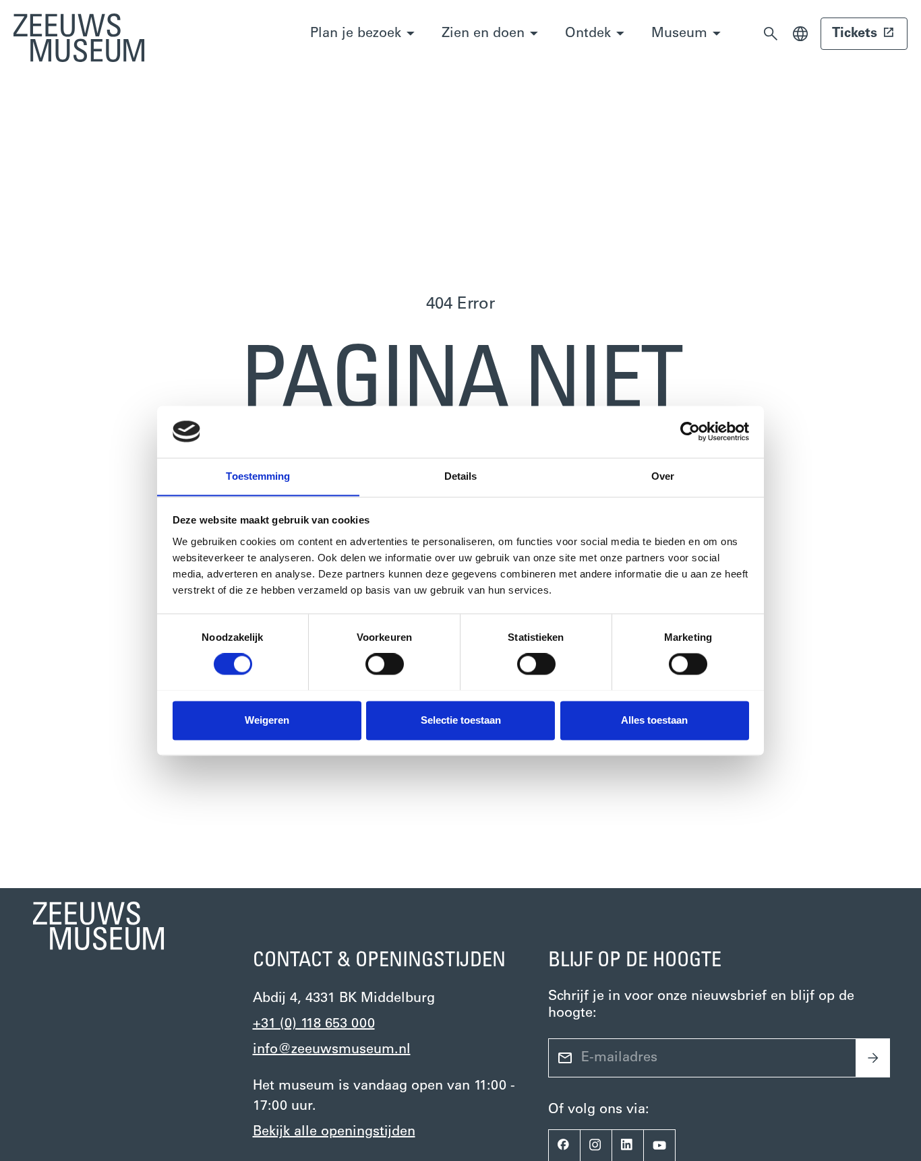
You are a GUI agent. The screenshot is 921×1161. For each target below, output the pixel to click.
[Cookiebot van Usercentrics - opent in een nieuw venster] (690, 431)
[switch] (384, 663)
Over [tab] (662, 476)
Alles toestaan (654, 720)
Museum (679, 33)
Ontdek (588, 33)
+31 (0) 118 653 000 (314, 1024)
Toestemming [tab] (258, 476)
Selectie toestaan (461, 720)
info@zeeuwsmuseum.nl (332, 1050)
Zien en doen (483, 33)
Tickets (854, 33)
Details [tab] (460, 476)
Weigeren (267, 720)
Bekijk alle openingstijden (334, 1132)
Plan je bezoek (355, 33)
